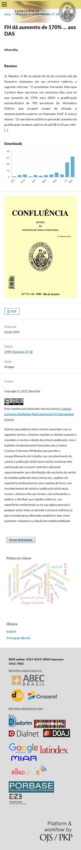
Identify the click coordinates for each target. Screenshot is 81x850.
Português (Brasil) (18, 638)
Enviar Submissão (21, 540)
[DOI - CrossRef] (34, 701)
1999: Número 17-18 (45, 14)
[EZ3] (18, 803)
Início (7, 14)
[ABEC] (29, 686)
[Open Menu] (4, 4)
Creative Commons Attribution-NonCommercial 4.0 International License (39, 414)
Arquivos (21, 14)
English (11, 631)
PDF (13, 311)
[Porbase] (31, 791)
